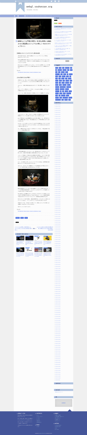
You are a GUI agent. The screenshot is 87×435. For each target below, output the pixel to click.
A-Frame (70, 91)
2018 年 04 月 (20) (57, 297)
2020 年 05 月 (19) (57, 249)
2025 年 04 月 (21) (57, 135)
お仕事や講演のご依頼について (59, 416)
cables (56, 95)
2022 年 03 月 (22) (57, 206)
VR (67, 74)
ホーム (38, 415)
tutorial (61, 97)
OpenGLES (67, 82)
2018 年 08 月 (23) (57, 289)
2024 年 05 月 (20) (57, 156)
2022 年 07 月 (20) (57, 199)
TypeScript (70, 97)
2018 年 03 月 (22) (57, 299)
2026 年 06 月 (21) (57, 108)
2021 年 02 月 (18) (57, 231)
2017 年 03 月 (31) (57, 322)
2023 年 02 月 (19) (57, 185)
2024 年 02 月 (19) (57, 162)
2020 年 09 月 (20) (57, 241)
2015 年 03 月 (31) (57, 368)
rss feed (38, 426)
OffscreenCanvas (58, 99)
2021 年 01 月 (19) (57, 233)
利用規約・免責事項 (58, 415)
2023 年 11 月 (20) (57, 168)
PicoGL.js (66, 91)
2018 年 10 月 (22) (57, 285)
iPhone (60, 76)
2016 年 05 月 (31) (57, 341)
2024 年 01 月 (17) (57, 164)
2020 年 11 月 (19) (57, 237)
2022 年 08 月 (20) (57, 197)
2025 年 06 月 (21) (57, 131)
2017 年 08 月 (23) (57, 312)
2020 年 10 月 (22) (57, 239)
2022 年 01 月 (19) (57, 210)
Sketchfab (57, 97)
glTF (63, 91)
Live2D (67, 76)
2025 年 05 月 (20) (57, 133)
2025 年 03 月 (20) (57, 137)
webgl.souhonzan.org (42, 433)
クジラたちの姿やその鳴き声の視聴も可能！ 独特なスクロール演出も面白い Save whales (45, 228)
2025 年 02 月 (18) (57, 139)
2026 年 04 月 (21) (57, 112)
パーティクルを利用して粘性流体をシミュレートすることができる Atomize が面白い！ (23, 228)
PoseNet (67, 95)
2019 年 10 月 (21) (57, 262)
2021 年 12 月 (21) (57, 212)
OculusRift (70, 74)
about (47, 1)
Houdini (61, 93)
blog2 (58, 429)
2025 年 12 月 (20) (57, 120)
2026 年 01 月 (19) (57, 118)
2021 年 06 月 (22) (57, 224)
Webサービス (57, 74)
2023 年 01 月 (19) (57, 187)
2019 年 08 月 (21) (57, 266)
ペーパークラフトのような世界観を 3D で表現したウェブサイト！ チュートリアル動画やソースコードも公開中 (38, 255)
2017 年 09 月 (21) (57, 310)
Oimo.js (57, 82)
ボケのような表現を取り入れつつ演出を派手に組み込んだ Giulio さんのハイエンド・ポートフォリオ (20, 243)
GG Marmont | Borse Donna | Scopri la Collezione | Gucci (29, 72)
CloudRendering (65, 97)
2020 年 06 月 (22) (57, 247)
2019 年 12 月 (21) (57, 258)
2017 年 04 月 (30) (57, 320)
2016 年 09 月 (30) (57, 333)
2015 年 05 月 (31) (57, 364)
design (57, 76)
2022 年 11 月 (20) (57, 191)
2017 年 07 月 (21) (57, 314)
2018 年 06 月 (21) (57, 293)
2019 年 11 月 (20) (57, 260)
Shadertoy (67, 80)
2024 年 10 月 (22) (57, 147)
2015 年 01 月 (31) (57, 372)
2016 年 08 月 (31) (57, 335)
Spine (62, 99)
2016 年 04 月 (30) (57, 343)
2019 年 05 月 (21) (57, 272)
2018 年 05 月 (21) (57, 295)
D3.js (60, 82)
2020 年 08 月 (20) (57, 243)
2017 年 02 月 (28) (57, 324)
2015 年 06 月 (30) (57, 362)
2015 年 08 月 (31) (57, 358)
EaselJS (57, 80)
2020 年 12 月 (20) (57, 235)
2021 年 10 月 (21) (57, 216)
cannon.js (57, 93)
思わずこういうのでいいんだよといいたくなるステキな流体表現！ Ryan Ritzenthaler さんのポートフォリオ (29, 255)
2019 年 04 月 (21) (57, 274)
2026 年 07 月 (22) (57, 106)
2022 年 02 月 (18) (57, 208)
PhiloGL (60, 80)
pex (70, 76)
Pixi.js (66, 78)
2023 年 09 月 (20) (57, 172)
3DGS (69, 99)
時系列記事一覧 (39, 422)
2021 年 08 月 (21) (57, 220)
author (37, 1)
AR (60, 91)
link (41, 1)
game (61, 74)
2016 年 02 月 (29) (57, 347)
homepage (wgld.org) (58, 425)
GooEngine (57, 89)
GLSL (22, 217)
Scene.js (63, 78)
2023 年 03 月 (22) (57, 183)
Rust (59, 95)
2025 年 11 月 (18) (57, 122)
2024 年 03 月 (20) (57, 160)
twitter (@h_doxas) (57, 426)
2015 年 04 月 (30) (57, 366)
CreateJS (69, 78)
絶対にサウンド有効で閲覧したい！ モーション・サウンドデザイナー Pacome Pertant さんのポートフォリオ (20, 255)
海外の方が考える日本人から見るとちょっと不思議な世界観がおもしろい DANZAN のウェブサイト (47, 243)
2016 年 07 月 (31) (57, 337)
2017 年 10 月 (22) (57, 308)
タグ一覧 (38, 419)
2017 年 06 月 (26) (57, 316)
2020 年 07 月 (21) (57, 245)
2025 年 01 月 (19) (57, 141)
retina (59, 78)
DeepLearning (62, 89)
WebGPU (66, 99)
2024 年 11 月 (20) (57, 145)
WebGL (17, 217)
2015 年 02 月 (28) (57, 370)
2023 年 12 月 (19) (57, 166)
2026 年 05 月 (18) (57, 110)
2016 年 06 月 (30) (57, 339)
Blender (65, 74)
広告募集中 (64, 402)
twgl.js (71, 80)
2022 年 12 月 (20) (57, 189)
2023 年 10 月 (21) (57, 170)
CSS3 (63, 80)
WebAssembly (69, 93)
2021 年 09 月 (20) (57, 218)
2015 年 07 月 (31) (57, 360)
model (56, 78)
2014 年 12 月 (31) (57, 374)
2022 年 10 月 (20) (57, 193)
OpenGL (63, 82)
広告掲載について (57, 419)
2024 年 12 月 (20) (57, 143)
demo (26, 217)
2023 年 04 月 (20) (57, 181)
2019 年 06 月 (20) (57, 270)
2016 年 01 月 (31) (57, 349)
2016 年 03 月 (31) (57, 345)
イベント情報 (32, 1)
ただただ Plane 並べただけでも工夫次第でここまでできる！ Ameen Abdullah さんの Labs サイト (47, 255)
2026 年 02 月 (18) (57, 116)
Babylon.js (63, 76)
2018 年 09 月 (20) (57, 287)
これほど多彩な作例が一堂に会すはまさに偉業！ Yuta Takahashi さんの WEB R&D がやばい (29, 243)
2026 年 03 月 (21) (57, 114)
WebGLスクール (20, 1)
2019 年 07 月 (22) (57, 268)
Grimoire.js (67, 89)
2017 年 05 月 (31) (57, 318)
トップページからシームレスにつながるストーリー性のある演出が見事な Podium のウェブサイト (38, 243)
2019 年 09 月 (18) (57, 264)
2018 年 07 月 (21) (57, 291)
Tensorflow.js (63, 95)
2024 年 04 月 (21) (57, 158)
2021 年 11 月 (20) (57, 214)
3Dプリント (57, 91)
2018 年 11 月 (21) (57, 283)
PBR (70, 82)
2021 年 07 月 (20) (57, 222)
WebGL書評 (26, 1)
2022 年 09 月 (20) (57, 195)
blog (55, 429)
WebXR (64, 93)
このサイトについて (39, 416)
